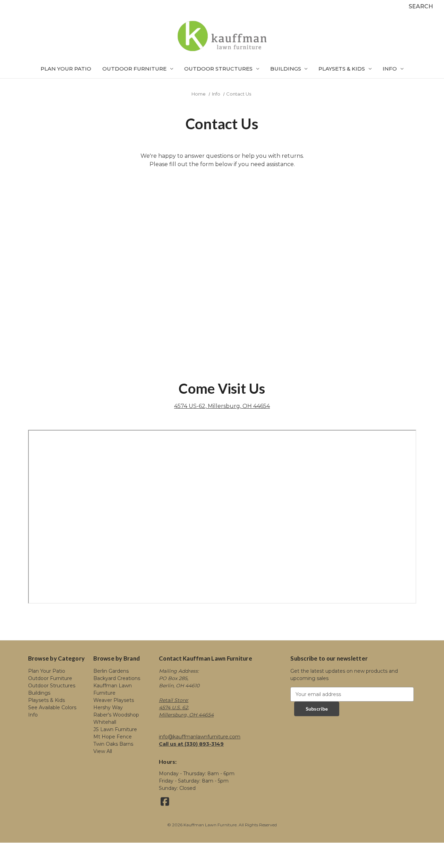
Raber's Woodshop (116, 715)
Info (390, 68)
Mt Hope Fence (112, 737)
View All (102, 751)
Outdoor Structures (218, 68)
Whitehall (104, 722)
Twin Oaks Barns (113, 744)
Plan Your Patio (66, 68)
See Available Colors (52, 707)
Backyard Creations (116, 678)
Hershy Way (108, 707)
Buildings (285, 68)
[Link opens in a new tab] (165, 803)
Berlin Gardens (111, 671)
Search (421, 6)
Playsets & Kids (341, 68)
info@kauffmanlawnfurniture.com (199, 737)
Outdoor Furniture (134, 68)
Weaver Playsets (113, 700)
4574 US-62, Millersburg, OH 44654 (222, 406)
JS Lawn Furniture (115, 729)
